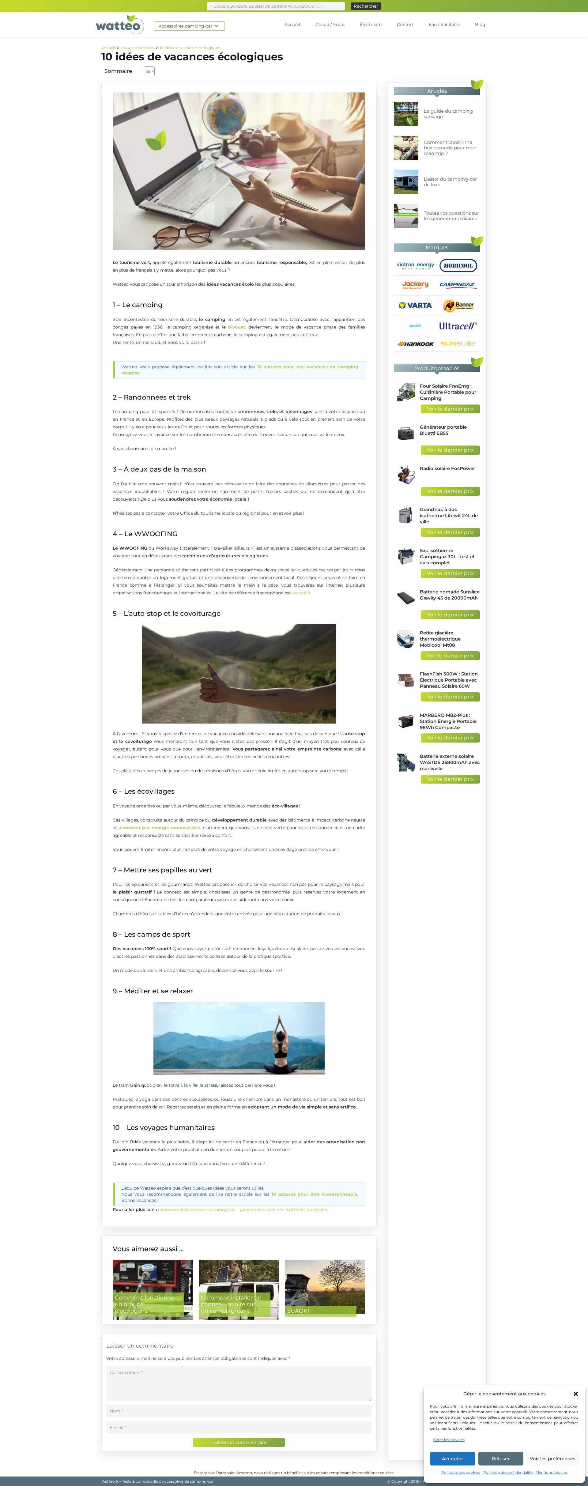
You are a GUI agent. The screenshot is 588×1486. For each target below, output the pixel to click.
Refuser (501, 1459)
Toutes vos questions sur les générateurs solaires (451, 215)
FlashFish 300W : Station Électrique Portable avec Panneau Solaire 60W (449, 680)
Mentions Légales (551, 1472)
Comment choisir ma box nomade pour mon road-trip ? (450, 147)
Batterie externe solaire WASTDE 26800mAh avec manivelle (450, 762)
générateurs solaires (261, 1209)
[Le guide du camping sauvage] (406, 114)
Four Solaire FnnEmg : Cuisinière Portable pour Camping (448, 392)
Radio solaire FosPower (447, 468)
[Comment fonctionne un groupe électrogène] (153, 1290)
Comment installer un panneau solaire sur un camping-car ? (231, 1304)
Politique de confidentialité (508, 1472)
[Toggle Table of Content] (146, 71)
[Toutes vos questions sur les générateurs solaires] (406, 216)
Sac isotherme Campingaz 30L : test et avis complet (447, 556)
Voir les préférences (552, 1459)
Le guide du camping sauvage (448, 113)
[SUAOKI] (325, 1290)
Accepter (452, 1459)
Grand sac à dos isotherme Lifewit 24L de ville (449, 515)
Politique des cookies (460, 1472)
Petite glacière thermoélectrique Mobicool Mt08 (440, 639)
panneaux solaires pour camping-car (197, 1209)
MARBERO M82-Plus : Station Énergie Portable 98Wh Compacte (448, 721)
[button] (576, 1394)
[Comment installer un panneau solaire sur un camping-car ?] (239, 1290)
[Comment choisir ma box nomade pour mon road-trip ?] (406, 148)
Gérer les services (449, 1439)
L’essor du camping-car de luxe (450, 181)
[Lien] (120, 24)
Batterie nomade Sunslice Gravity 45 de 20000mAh (450, 595)
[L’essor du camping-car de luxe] (406, 182)
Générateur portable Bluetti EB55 (443, 430)
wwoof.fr (301, 593)
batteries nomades (307, 1209)
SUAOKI (298, 1310)
